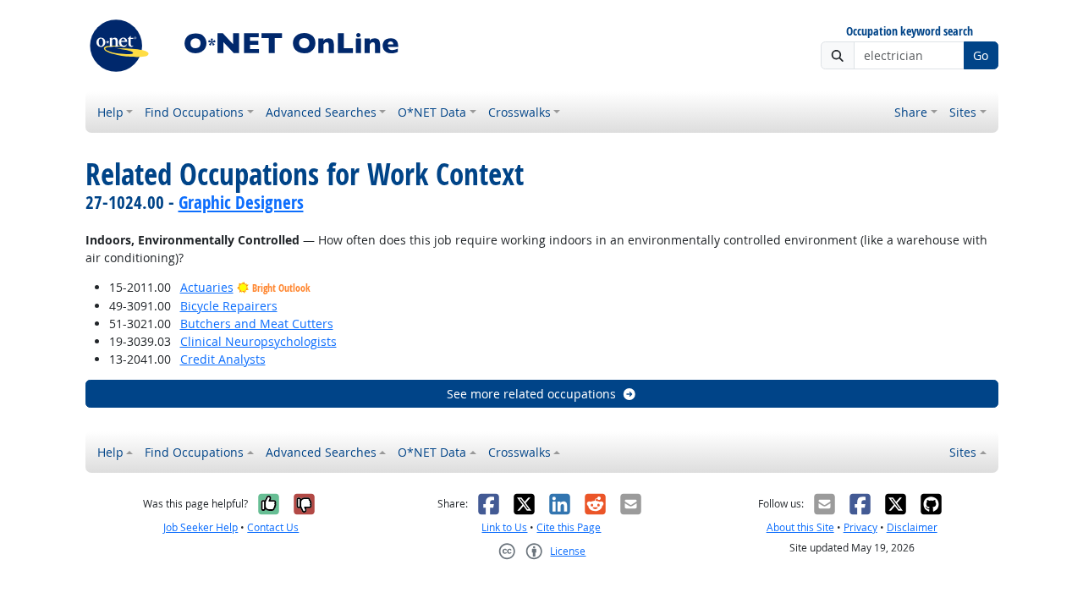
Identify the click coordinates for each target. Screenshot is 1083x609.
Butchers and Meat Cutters (256, 323)
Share (910, 112)
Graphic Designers (241, 202)
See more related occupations (531, 394)
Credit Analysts (223, 359)
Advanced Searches (321, 112)
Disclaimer (912, 527)
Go (980, 55)
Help (110, 112)
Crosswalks (519, 112)
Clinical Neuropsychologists (258, 341)
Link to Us (504, 527)
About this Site (800, 527)
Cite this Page (568, 527)
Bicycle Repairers (229, 306)
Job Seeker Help (200, 527)
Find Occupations (194, 112)
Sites (962, 112)
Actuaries (207, 287)
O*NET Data (432, 112)
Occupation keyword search (909, 32)
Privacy (860, 527)
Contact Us (273, 527)
